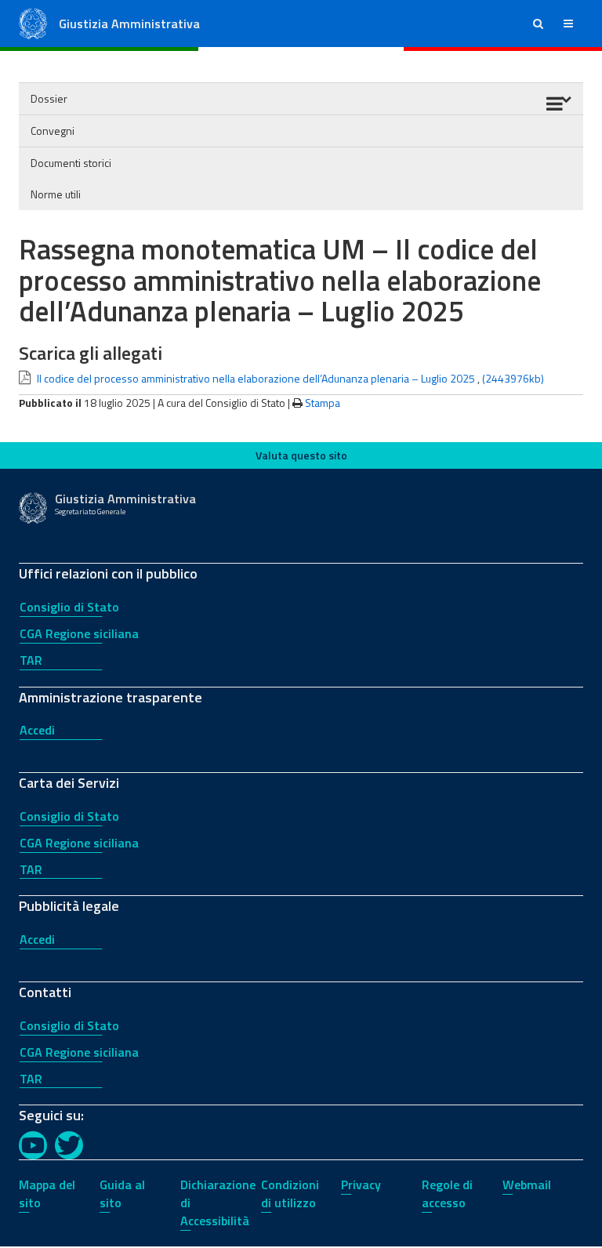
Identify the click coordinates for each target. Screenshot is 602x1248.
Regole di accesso (447, 1193)
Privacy (361, 1184)
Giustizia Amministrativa (129, 23)
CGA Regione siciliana (79, 633)
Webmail (526, 1184)
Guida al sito (122, 1193)
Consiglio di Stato (69, 606)
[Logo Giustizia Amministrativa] (33, 22)
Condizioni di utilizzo (290, 1193)
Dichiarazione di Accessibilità (218, 1202)
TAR (31, 660)
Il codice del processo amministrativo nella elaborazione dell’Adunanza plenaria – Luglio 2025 (255, 378)
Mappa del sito (47, 1193)
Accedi (37, 729)
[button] (538, 23)
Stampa (322, 402)
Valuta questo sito (301, 455)
